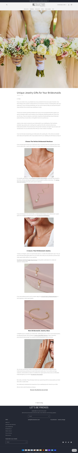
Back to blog (40, 402)
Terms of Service (8, 433)
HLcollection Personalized (37, 374)
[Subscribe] (48, 416)
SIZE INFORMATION (9, 426)
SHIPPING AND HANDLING (10, 424)
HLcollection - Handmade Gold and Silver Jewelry (37, 452)
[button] (6, 4)
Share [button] (19, 98)
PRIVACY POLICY (8, 430)
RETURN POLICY (8, 428)
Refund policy (8, 435)
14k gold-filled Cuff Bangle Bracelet (49, 296)
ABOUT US (7, 422)
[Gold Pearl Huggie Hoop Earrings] (39, 278)
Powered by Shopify (48, 452)
